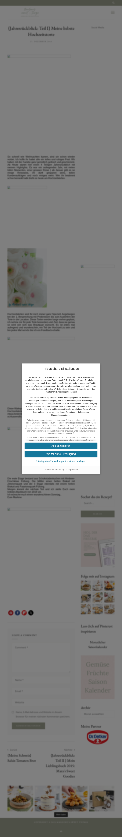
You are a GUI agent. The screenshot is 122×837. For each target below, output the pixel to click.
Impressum (73, 469)
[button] (61, 454)
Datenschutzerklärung (60, 415)
